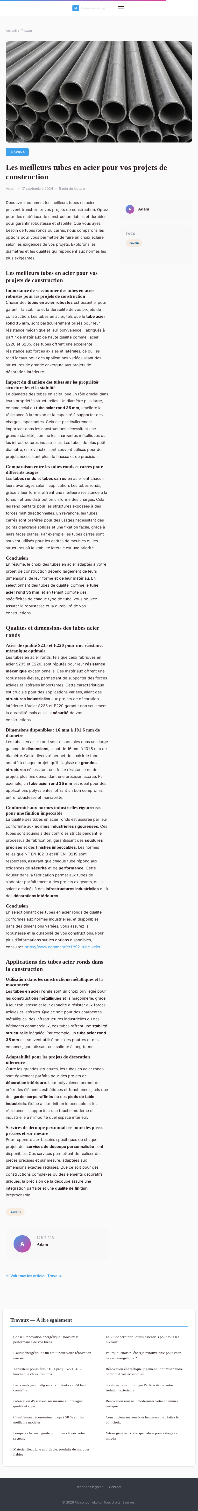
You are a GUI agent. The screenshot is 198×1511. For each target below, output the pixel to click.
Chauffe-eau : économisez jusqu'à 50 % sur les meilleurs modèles (48, 1419)
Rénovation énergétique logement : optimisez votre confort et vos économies (144, 1371)
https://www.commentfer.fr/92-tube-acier (62, 946)
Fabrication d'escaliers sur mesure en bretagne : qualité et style (49, 1403)
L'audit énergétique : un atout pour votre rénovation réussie (52, 1355)
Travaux (27, 31)
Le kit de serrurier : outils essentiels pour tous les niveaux (142, 1339)
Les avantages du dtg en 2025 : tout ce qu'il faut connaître (49, 1387)
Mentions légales (90, 1487)
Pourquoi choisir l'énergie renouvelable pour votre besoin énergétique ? (144, 1355)
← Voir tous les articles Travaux (34, 1276)
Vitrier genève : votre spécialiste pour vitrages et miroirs (142, 1435)
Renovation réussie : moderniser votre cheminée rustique (142, 1403)
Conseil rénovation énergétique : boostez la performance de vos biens (45, 1339)
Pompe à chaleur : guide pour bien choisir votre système (49, 1435)
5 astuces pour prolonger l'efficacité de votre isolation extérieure (139, 1387)
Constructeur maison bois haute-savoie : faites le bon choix (142, 1419)
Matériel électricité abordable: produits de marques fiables (51, 1451)
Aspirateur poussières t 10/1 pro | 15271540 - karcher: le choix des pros (47, 1371)
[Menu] (121, 8)
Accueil (11, 31)
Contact (115, 1487)
